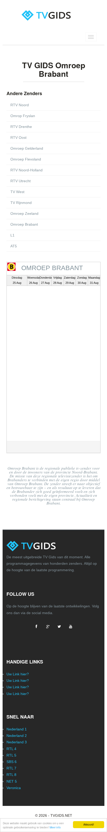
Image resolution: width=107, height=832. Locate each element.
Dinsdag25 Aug (17, 280)
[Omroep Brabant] (11, 266)
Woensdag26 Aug (33, 280)
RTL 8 (11, 775)
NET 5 (11, 781)
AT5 (13, 246)
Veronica (13, 788)
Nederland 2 (16, 736)
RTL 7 (11, 768)
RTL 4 (11, 749)
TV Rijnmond (21, 203)
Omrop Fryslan (22, 116)
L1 (12, 235)
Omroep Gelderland (26, 148)
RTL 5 (11, 755)
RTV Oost (18, 137)
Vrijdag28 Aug (57, 280)
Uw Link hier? (17, 674)
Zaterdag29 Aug (69, 280)
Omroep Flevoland (25, 159)
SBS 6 (11, 762)
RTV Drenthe (21, 127)
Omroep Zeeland (24, 213)
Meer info (55, 827)
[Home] (54, 11)
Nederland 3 (16, 742)
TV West (17, 192)
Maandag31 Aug (94, 280)
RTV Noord (19, 105)
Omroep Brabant (24, 224)
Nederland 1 (16, 729)
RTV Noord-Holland (26, 170)
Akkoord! (88, 824)
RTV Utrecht (20, 181)
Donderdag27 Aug (45, 280)
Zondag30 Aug (82, 280)
